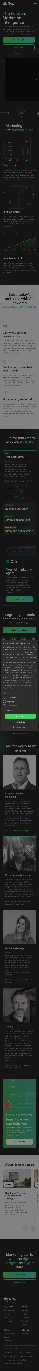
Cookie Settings (25, 685)
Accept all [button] (20, 716)
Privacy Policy (8, 688)
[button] (20, 727)
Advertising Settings (10, 683)
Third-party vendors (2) (11, 665)
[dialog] (19, 685)
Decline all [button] (20, 722)
